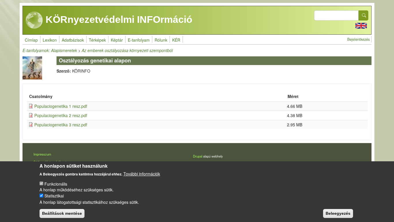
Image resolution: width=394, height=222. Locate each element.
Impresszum (42, 154)
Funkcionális (55, 183)
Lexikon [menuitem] (50, 40)
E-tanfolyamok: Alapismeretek (49, 50)
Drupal (197, 156)
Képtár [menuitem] (117, 40)
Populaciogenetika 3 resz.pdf (60, 124)
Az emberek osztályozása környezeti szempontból (127, 50)
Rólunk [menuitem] (161, 40)
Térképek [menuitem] (97, 40)
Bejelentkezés (358, 39)
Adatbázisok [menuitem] (73, 40)
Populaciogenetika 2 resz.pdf (60, 115)
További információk (141, 173)
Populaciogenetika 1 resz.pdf (60, 106)
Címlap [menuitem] (31, 40)
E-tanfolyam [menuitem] (139, 40)
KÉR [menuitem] (176, 40)
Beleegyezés (338, 213)
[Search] (363, 15)
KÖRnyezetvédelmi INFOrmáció (117, 19)
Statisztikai (54, 196)
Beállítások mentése (62, 213)
